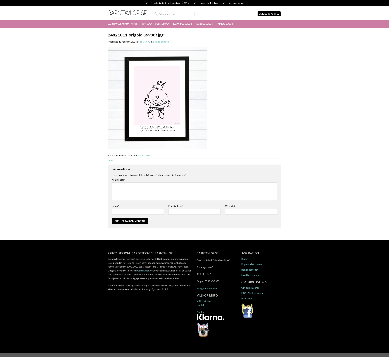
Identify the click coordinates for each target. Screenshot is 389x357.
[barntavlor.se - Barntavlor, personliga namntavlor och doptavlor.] (128, 13)
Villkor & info (204, 301)
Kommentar (118, 180)
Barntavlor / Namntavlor (123, 24)
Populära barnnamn (251, 264)
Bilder (244, 258)
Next (112, 160)
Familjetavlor (225, 24)
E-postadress (175, 206)
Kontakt (201, 305)
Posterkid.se (142, 270)
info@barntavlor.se (207, 288)
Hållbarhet (247, 298)
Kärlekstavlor (204, 24)
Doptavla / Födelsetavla (155, 24)
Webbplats (230, 206)
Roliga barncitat (249, 269)
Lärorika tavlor (182, 24)
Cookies (201, 312)
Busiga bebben (161, 41)
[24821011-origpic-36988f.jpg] (157, 97)
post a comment (144, 155)
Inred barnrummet (250, 274)
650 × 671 (145, 41)
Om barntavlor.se (250, 287)
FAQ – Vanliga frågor (252, 293)
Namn (115, 206)
